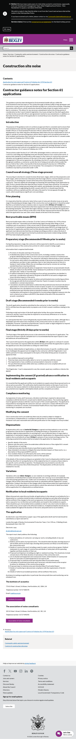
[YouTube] (15, 671)
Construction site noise (47, 54)
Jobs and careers (8, 678)
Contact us (6, 675)
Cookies (41, 675)
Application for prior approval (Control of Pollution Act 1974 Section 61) (27, 82)
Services (11, 54)
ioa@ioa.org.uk (15, 593)
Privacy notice (43, 678)
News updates (8, 693)
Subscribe (9, 706)
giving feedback (30, 663)
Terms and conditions (45, 681)
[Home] (13, 40)
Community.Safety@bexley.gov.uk (59, 16)
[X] (9, 671)
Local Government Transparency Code (51, 693)
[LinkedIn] (26, 671)
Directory (6, 690)
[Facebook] (4, 671)
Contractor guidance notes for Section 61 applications (21, 84)
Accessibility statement (46, 684)
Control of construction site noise (16, 646)
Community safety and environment (26, 54)
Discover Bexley (8, 684)
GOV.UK (41, 687)
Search (71, 48)
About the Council (9, 687)
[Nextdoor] (31, 671)
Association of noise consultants (19, 621)
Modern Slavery (43, 690)
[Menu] (71, 39)
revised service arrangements (41, 22)
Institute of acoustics (15, 599)
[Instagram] (20, 671)
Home (5, 54)
